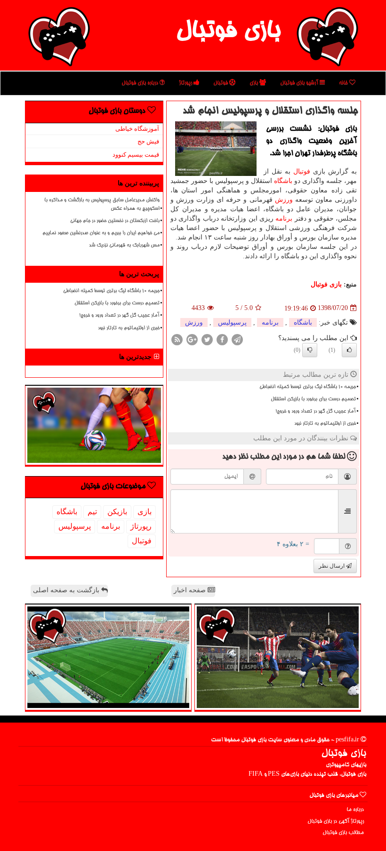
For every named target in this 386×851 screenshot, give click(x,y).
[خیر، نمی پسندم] (309, 350)
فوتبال (221, 83)
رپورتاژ (186, 83)
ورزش (284, 199)
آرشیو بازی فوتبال (300, 83)
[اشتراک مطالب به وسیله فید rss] (177, 338)
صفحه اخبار (191, 590)
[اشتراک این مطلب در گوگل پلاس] (192, 338)
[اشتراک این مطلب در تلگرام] (237, 338)
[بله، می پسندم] (349, 350)
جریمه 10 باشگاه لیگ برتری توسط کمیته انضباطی (307, 387)
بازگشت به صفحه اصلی (67, 590)
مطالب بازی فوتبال (343, 833)
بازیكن (117, 512)
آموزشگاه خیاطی (137, 128)
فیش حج (148, 141)
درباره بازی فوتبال (140, 83)
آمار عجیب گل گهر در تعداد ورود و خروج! (315, 411)
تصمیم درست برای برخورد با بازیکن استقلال (313, 399)
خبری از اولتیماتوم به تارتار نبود (325, 424)
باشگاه (283, 180)
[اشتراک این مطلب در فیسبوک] (222, 338)
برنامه (283, 218)
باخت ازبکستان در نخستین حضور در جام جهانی (115, 221)
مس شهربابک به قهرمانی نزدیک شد (124, 245)
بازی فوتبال (228, 32)
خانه (344, 83)
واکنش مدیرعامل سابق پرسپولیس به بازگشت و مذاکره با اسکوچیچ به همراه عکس (102, 204)
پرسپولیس (232, 322)
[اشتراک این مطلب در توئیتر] (207, 338)
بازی (254, 83)
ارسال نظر (332, 566)
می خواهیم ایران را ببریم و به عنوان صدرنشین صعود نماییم (101, 233)
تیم (92, 512)
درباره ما (355, 810)
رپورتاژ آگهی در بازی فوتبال (335, 822)
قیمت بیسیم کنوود (136, 154)
